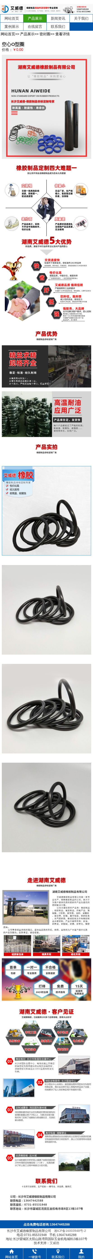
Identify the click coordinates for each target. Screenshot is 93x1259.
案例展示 (12, 26)
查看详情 (62, 34)
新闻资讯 (58, 18)
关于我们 (81, 18)
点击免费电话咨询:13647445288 (46, 1224)
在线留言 (35, 26)
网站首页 (12, 18)
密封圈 (45, 34)
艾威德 (54, 1243)
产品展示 (35, 18)
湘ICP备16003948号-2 (70, 1231)
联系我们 (58, 26)
